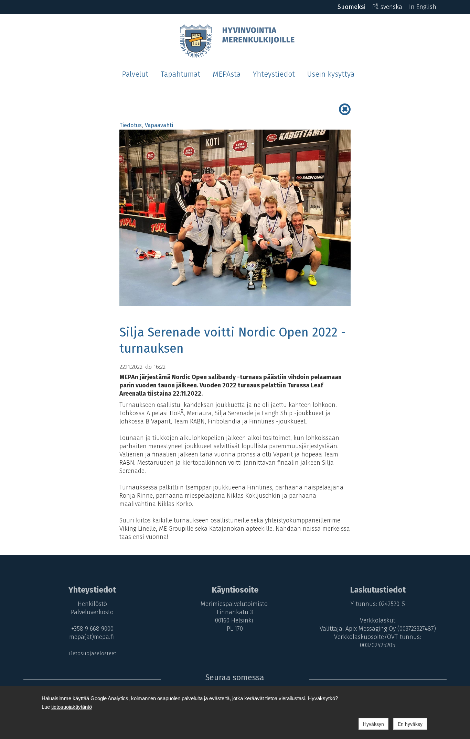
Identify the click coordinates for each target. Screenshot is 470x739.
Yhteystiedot (274, 74)
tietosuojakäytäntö (71, 707)
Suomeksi (351, 7)
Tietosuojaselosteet (92, 653)
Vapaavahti (159, 125)
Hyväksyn (373, 723)
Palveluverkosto (92, 612)
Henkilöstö (92, 604)
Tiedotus (130, 125)
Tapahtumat (180, 74)
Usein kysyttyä (330, 74)
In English (422, 7)
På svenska (387, 7)
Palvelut (135, 74)
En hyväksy (410, 723)
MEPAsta (227, 74)
